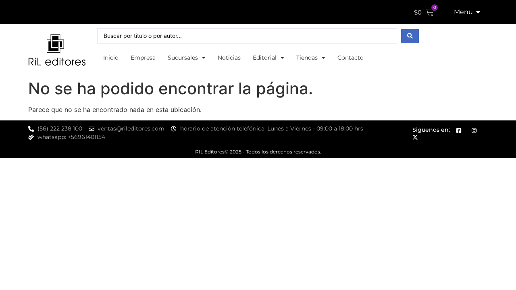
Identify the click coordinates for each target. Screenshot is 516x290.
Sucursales (183, 57)
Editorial (265, 57)
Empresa (143, 57)
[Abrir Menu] (478, 12)
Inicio (111, 57)
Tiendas (307, 57)
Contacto (350, 57)
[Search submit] (410, 36)
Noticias (229, 57)
